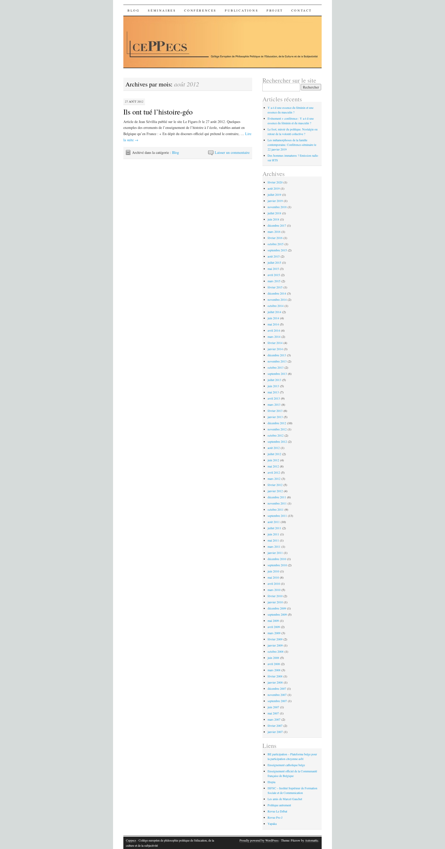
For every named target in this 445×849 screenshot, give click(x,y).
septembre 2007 (277, 701)
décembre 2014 (277, 293)
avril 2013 (274, 398)
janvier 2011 (275, 553)
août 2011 (274, 522)
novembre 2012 (277, 429)
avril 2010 (274, 583)
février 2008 (275, 676)
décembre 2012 (277, 423)
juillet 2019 (274, 194)
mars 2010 (274, 590)
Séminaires (162, 10)
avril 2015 (274, 275)
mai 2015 (273, 269)
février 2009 (275, 639)
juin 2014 (273, 318)
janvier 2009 (275, 645)
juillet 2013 (274, 380)
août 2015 (274, 256)
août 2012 (274, 448)
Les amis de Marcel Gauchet (285, 799)
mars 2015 (274, 281)
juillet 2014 (274, 312)
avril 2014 (274, 330)
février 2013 (275, 411)
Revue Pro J (275, 817)
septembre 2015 (277, 250)
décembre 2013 (277, 355)
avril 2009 (274, 627)
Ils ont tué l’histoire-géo (158, 112)
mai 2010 (273, 577)
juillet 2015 (274, 262)
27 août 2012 (134, 101)
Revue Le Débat (277, 811)
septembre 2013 (277, 374)
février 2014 (275, 343)
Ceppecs (131, 840)
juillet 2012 (274, 454)
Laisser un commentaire (232, 152)
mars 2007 (274, 719)
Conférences (200, 10)
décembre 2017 (277, 225)
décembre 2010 (277, 559)
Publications (241, 10)
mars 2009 (274, 633)
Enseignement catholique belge (286, 765)
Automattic (311, 840)
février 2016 (275, 238)
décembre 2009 (277, 608)
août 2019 (274, 188)
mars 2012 (274, 478)
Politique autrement (279, 805)
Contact (301, 10)
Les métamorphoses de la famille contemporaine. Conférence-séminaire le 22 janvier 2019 (292, 144)
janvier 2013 (275, 417)
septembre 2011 (277, 516)
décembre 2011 (277, 497)
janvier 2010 (275, 602)
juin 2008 (273, 658)
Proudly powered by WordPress (259, 840)
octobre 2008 (276, 651)
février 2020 (275, 182)
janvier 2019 (275, 201)
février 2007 (275, 725)
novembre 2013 (277, 361)
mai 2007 (273, 713)
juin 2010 (273, 571)
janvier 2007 (275, 732)
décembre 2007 (277, 688)
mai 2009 (273, 620)
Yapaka (272, 823)
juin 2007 (273, 707)
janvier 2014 (275, 349)
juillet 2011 (274, 528)
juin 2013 (273, 386)
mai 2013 (273, 392)
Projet (275, 10)
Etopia (271, 782)
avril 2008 (274, 664)
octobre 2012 (276, 435)
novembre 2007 (277, 695)
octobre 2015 (276, 244)
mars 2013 (274, 404)
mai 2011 (273, 540)
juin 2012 (273, 460)
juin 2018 (273, 219)
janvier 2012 (275, 491)
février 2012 (275, 485)
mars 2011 (274, 546)
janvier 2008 (275, 682)
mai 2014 (273, 324)
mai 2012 (273, 466)
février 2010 (275, 596)
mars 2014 (274, 336)
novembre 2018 (277, 207)
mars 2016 (274, 231)
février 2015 (275, 287)
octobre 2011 (276, 509)
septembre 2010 (277, 565)
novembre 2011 (277, 503)
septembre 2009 (277, 614)
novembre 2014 (277, 299)
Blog (133, 10)
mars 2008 (274, 670)
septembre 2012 (277, 441)
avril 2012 (274, 472)
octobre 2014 (276, 306)
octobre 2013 (276, 367)
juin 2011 (273, 534)
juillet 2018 (274, 213)
